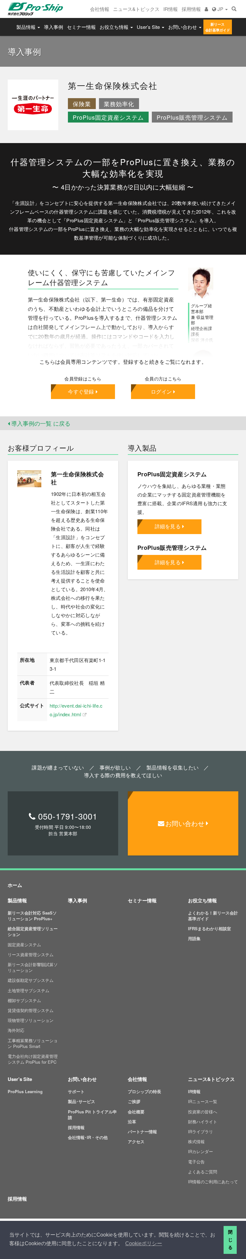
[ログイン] (206, 9)
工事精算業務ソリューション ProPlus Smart (33, 1043)
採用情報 (191, 8)
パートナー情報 (142, 1131)
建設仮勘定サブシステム (30, 980)
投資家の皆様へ (202, 1112)
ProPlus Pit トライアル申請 (92, 1114)
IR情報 (170, 8)
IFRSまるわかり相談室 (209, 928)
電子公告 (196, 1162)
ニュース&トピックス (136, 8)
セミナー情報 (81, 26)
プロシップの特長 (144, 1091)
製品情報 (26, 26)
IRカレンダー (200, 1151)
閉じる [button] (230, 1239)
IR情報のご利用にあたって (213, 1181)
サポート (76, 1091)
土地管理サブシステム (28, 990)
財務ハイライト (202, 1122)
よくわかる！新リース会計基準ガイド (213, 916)
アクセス (136, 1141)
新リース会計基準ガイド (217, 27)
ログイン (161, 391)
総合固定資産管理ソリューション (33, 931)
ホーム (15, 885)
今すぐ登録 (81, 391)
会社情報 (99, 8)
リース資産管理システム (30, 954)
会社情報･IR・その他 (88, 1137)
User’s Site (149, 26)
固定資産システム (24, 944)
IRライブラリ (200, 1131)
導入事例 (53, 26)
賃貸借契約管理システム (30, 1010)
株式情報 (196, 1141)
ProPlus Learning (25, 1091)
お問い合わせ (183, 26)
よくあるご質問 (202, 1172)
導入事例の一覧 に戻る (40, 423)
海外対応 (16, 1030)
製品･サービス (81, 1101)
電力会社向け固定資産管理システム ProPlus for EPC (33, 1059)
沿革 (132, 1122)
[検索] (234, 9)
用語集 (194, 938)
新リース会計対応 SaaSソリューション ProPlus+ (32, 916)
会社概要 (136, 1112)
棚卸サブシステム (24, 1000)
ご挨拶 (134, 1101)
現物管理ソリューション (30, 1020)
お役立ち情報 (115, 26)
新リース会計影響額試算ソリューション (33, 967)
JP (220, 8)
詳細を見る (168, 526)
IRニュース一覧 (202, 1101)
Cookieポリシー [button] (143, 1243)
